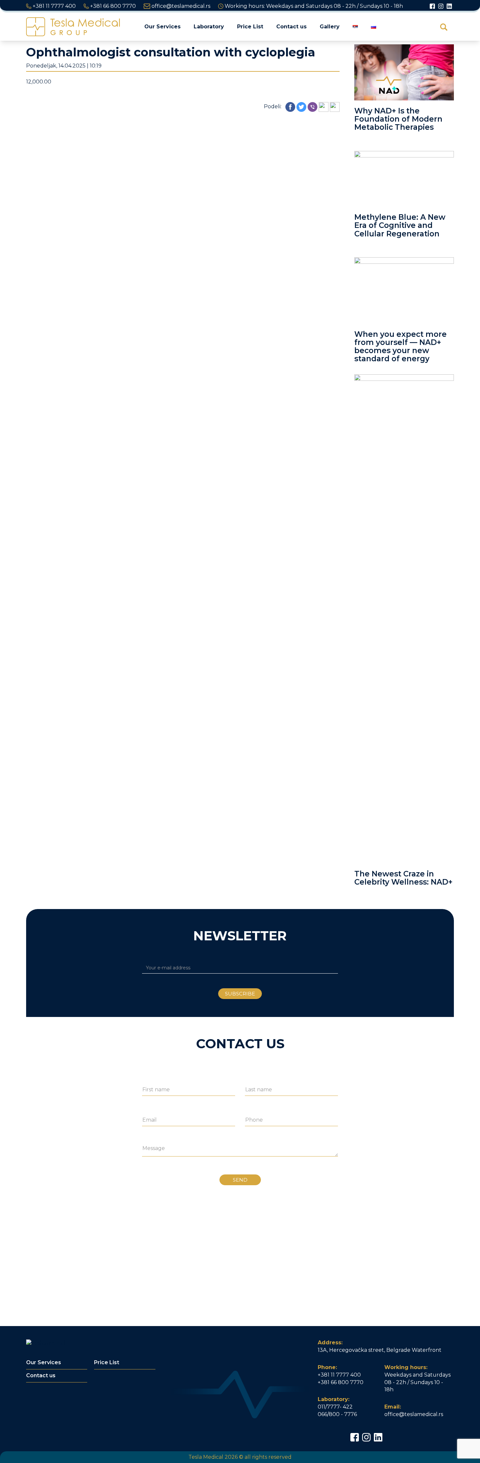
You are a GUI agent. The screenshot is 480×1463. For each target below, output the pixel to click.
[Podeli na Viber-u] (312, 106)
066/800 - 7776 (337, 1414)
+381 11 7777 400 (53, 6)
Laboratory (209, 26)
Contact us (291, 26)
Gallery (330, 26)
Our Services (162, 26)
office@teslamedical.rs (180, 6)
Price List (250, 26)
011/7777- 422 (335, 1407)
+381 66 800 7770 (112, 6)
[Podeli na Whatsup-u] (323, 106)
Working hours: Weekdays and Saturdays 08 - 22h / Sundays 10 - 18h (313, 6)
